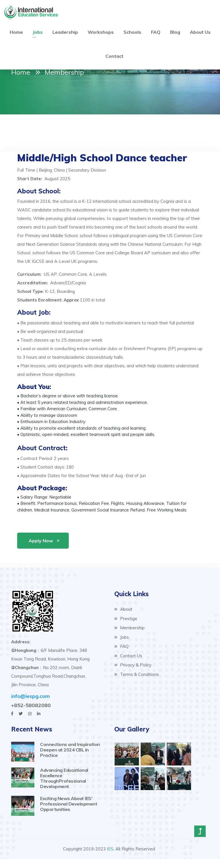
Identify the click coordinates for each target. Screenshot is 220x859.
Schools (132, 32)
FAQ (155, 32)
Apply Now (41, 540)
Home (16, 32)
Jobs (38, 32)
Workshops (101, 32)
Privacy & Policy (135, 665)
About (125, 609)
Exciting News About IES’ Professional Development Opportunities (68, 803)
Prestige (128, 618)
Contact (114, 56)
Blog (175, 32)
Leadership (65, 32)
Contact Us (130, 655)
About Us (200, 32)
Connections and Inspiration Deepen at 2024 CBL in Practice (70, 749)
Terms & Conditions (139, 674)
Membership (132, 627)
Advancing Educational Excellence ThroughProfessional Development (64, 778)
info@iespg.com (30, 696)
